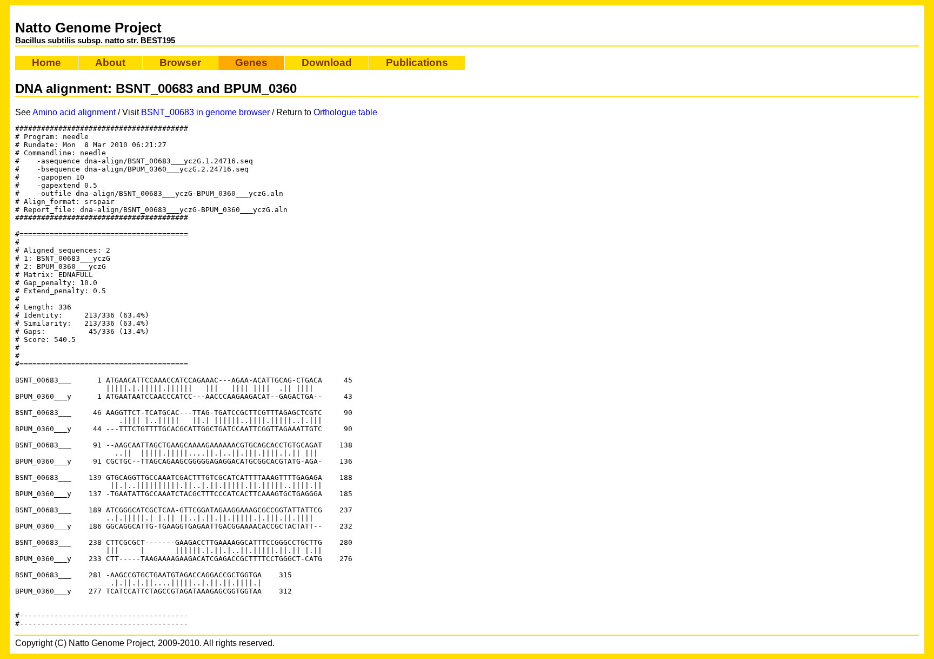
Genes (251, 62)
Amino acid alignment (74, 112)
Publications (417, 62)
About (110, 62)
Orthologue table (345, 112)
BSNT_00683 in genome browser (205, 112)
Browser (180, 62)
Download (327, 62)
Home (46, 62)
